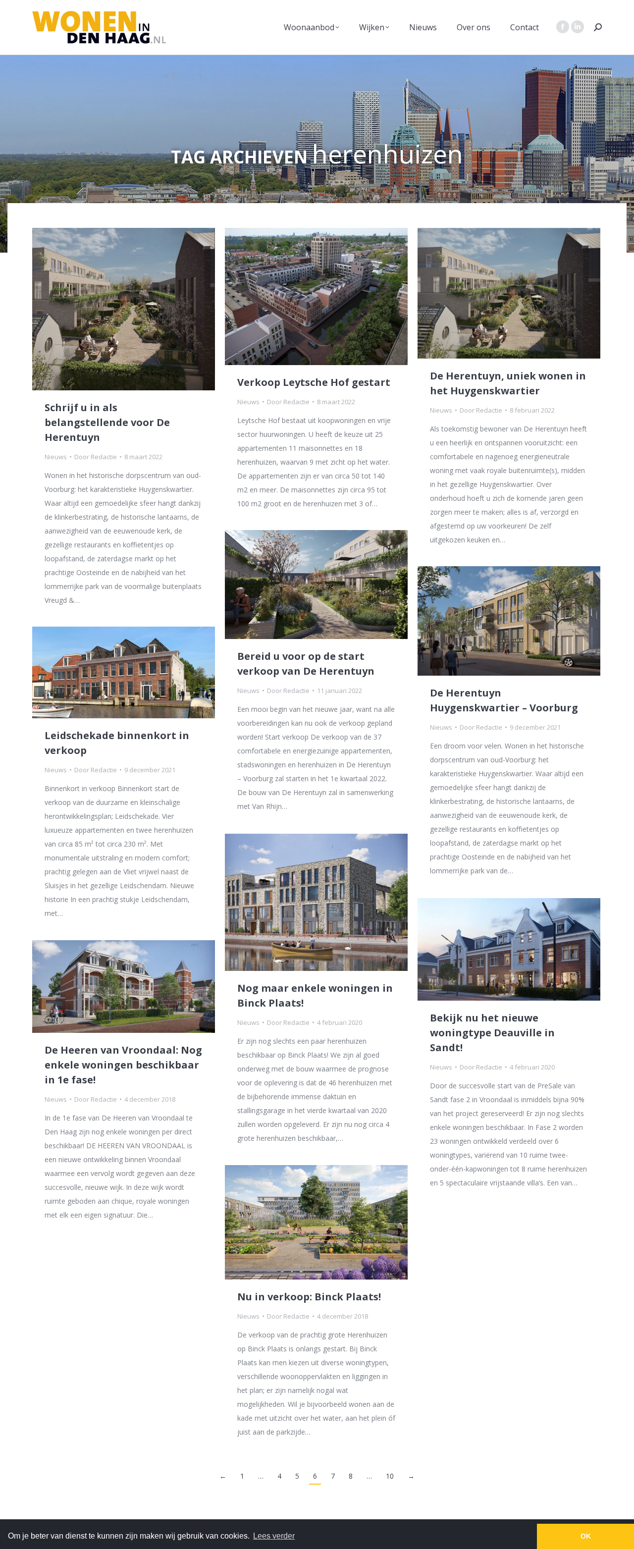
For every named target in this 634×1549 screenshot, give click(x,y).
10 (390, 1476)
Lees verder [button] (274, 1536)
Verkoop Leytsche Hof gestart (313, 382)
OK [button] (586, 1536)
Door (95, 456)
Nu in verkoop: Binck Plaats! (309, 1296)
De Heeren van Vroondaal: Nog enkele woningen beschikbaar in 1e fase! (123, 1064)
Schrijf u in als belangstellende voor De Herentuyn (107, 422)
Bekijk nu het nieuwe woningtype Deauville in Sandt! (492, 1032)
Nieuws (56, 456)
